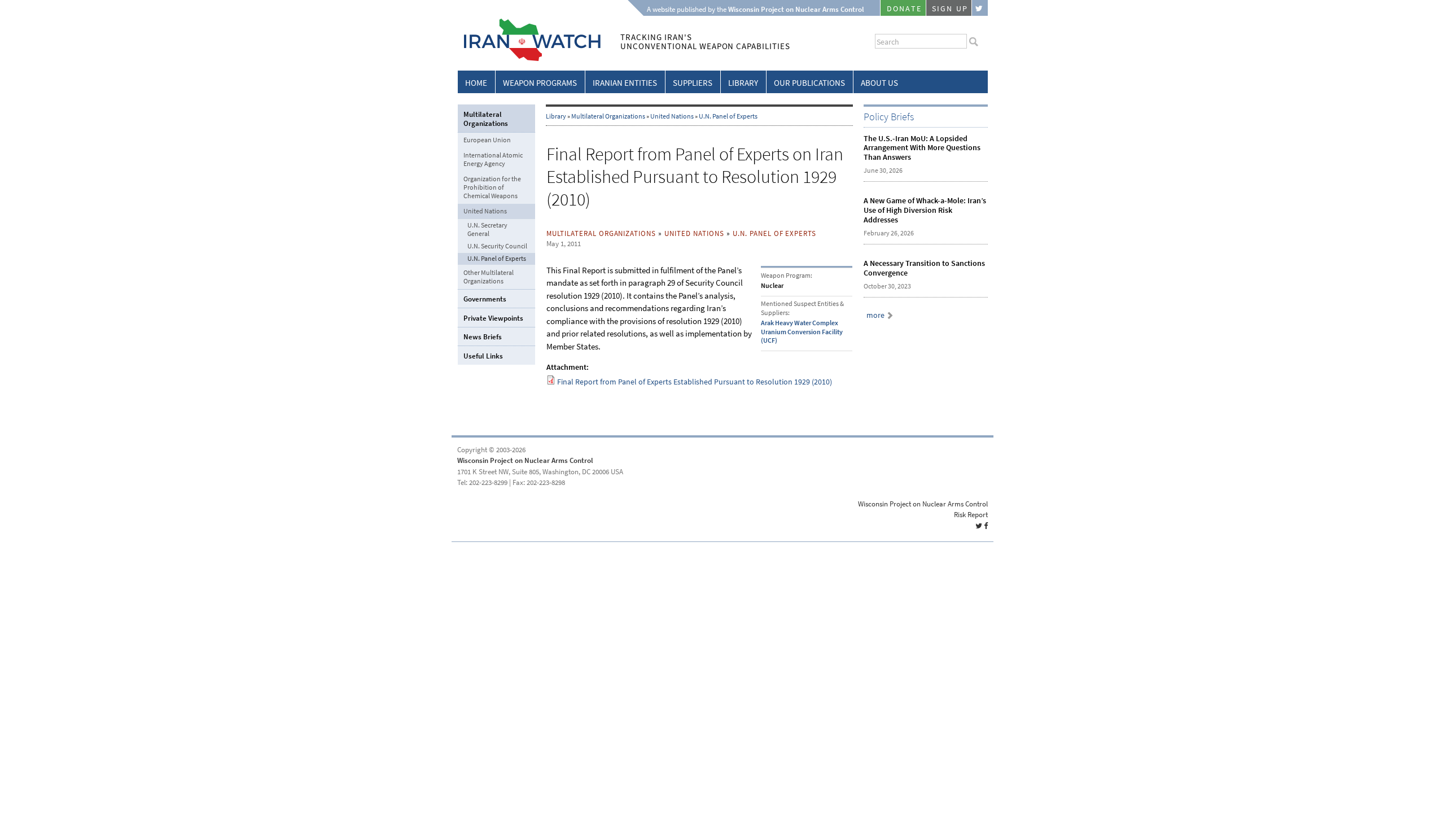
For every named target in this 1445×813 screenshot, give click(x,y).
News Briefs (482, 337)
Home (476, 83)
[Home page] (529, 59)
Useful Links (483, 356)
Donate (904, 8)
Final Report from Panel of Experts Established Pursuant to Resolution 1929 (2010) (694, 382)
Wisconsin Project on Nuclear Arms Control (525, 460)
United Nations (672, 116)
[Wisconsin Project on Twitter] (980, 8)
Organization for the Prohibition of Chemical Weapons (492, 187)
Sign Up (950, 8)
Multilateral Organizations (608, 116)
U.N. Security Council (497, 246)
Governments (484, 299)
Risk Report (971, 514)
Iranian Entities (625, 83)
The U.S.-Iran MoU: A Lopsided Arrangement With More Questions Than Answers (922, 148)
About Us (879, 83)
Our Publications (809, 83)
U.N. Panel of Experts (728, 116)
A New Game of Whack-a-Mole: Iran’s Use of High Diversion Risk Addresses (925, 210)
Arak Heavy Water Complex (799, 322)
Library (743, 83)
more (875, 315)
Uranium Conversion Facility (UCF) (802, 336)
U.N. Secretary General (487, 229)
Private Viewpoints (493, 318)
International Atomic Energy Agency (493, 159)
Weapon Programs (540, 83)
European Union (487, 140)
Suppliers (692, 83)
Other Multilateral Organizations (488, 277)
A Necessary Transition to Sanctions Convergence (924, 268)
